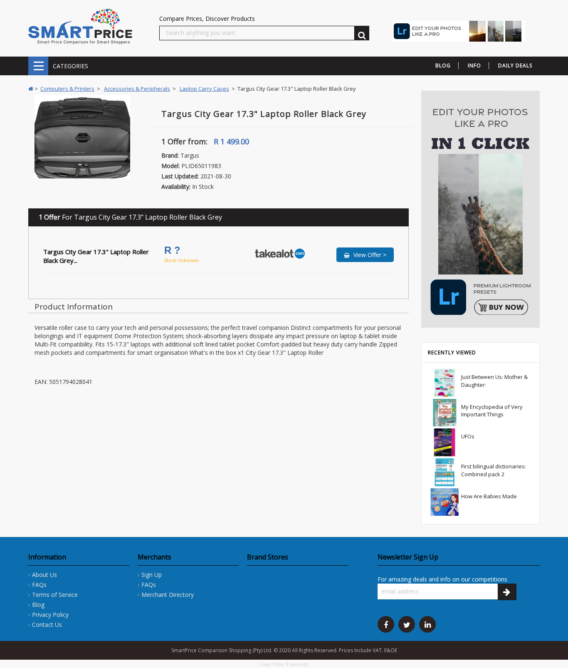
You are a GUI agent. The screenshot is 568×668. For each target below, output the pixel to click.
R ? (173, 250)
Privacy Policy (50, 615)
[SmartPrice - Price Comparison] (80, 26)
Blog (38, 605)
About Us (44, 575)
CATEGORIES (38, 66)
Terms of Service (55, 595)
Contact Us (47, 624)
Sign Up (151, 575)
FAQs (39, 585)
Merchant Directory (167, 595)
